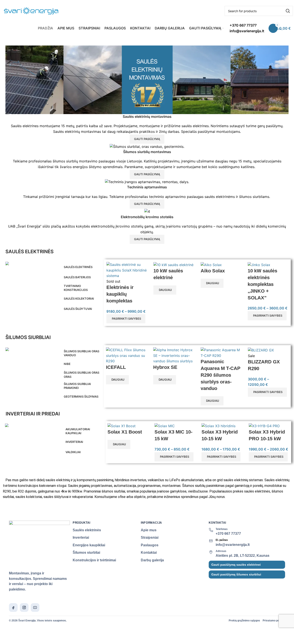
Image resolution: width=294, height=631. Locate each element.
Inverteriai (81, 537)
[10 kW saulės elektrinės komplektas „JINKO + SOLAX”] (259, 264)
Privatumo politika (274, 620)
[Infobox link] (147, 17)
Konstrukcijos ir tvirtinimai (94, 560)
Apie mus (148, 530)
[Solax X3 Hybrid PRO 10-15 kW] (264, 425)
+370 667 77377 (228, 533)
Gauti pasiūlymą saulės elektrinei (236, 564)
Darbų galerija (152, 560)
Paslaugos (149, 545)
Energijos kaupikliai (89, 545)
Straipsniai (149, 537)
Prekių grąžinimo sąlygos (244, 620)
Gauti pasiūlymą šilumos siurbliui (236, 574)
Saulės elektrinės (87, 530)
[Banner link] (32, 264)
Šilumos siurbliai (86, 552)
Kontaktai (149, 552)
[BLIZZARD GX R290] (261, 350)
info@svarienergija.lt (233, 545)
